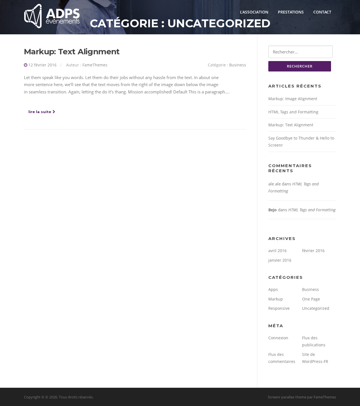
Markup (275, 299)
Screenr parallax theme (287, 397)
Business (237, 65)
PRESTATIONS (291, 12)
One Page (311, 299)
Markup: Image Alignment (292, 98)
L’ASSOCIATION (254, 12)
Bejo (272, 209)
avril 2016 (277, 250)
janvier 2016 (279, 260)
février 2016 (313, 250)
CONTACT (322, 12)
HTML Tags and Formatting (293, 112)
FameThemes (94, 65)
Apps (273, 289)
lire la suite (39, 111)
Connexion (278, 337)
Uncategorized (315, 308)
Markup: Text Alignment (72, 51)
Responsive (279, 308)
